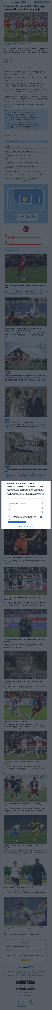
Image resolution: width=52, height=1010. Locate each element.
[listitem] (26, 500)
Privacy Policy (33, 526)
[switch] (41, 503)
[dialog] (26, 505)
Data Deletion (19, 526)
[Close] (48, 483)
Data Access (26, 526)
